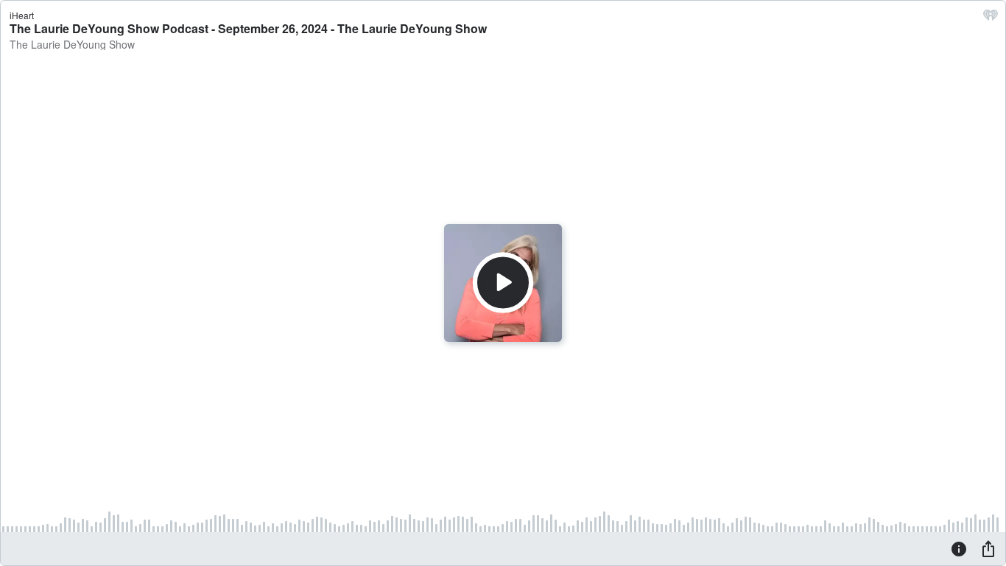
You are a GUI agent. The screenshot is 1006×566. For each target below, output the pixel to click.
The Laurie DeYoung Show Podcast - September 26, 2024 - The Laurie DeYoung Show (248, 28)
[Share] (988, 548)
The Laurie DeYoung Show (72, 44)
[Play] (503, 283)
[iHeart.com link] (990, 18)
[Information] (959, 548)
